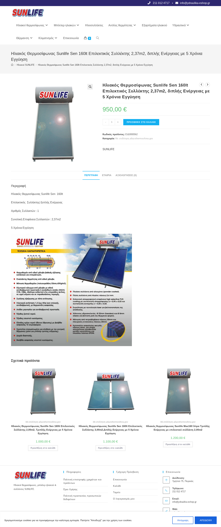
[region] (110, 519)
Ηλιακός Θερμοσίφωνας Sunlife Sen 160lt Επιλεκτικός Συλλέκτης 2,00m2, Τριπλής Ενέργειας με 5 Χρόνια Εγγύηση (43, 430)
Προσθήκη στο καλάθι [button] (43, 448)
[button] (90, 87)
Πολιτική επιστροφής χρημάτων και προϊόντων (82, 481)
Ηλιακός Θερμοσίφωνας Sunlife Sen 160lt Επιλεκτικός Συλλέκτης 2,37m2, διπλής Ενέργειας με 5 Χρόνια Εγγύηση (95, 65)
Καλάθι (117, 486)
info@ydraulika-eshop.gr (184, 502)
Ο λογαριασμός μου (123, 498)
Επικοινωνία (120, 479)
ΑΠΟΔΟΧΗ (206, 520)
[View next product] (207, 84)
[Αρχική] (12, 65)
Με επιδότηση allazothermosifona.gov (134, 138)
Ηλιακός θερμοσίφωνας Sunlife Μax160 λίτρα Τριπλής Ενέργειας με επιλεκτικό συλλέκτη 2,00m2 (178, 428)
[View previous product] (201, 84)
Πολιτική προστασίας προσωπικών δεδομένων (82, 498)
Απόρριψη (182, 520)
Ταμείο (116, 492)
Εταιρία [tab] (106, 175)
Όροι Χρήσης (70, 489)
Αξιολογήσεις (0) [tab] (126, 175)
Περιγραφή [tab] (91, 175)
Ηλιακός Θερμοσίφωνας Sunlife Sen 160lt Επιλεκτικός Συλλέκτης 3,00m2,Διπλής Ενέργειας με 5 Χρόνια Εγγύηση (110, 430)
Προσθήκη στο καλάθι (141, 122)
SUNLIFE (108, 149)
